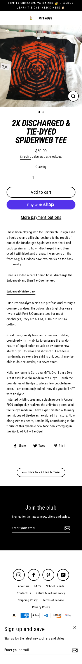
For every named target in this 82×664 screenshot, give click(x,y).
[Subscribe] (66, 528)
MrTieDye (45, 18)
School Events (55, 586)
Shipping (25, 156)
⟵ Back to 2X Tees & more (41, 472)
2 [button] (43, 112)
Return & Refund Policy (50, 593)
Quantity (40, 167)
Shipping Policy (28, 600)
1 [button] (39, 112)
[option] (41, 66)
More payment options (41, 217)
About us (23, 586)
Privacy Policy (41, 607)
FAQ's (37, 586)
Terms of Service (53, 600)
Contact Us (24, 593)
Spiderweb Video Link (21, 291)
